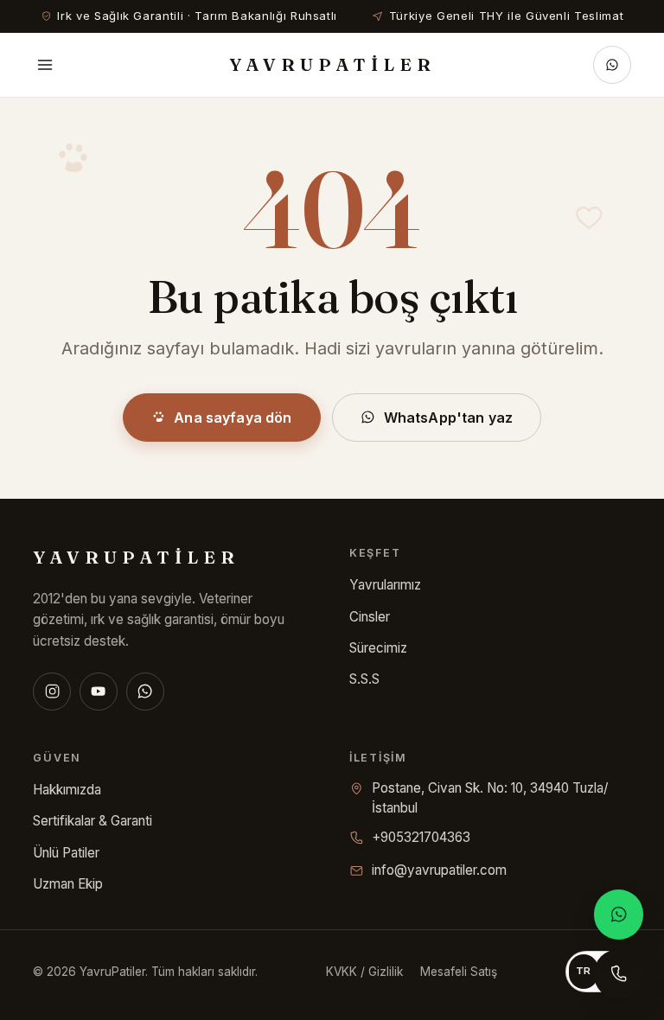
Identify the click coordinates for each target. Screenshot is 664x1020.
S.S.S (364, 679)
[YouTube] (99, 692)
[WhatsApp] (145, 692)
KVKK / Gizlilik (364, 972)
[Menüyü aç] (45, 65)
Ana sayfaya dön (232, 417)
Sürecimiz (378, 648)
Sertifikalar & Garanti (92, 821)
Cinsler (369, 617)
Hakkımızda (67, 789)
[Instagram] (52, 692)
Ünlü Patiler (66, 853)
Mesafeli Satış (458, 972)
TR (583, 971)
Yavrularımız (385, 585)
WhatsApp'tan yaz (449, 417)
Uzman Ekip (68, 884)
